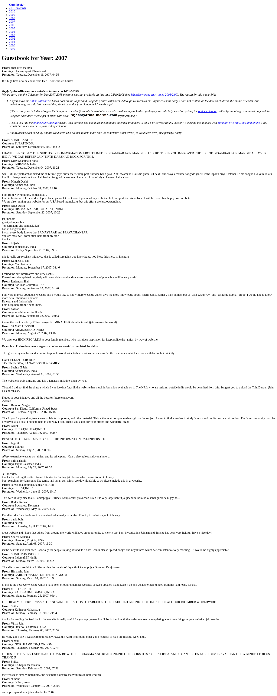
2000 (12, 45)
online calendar (39, 101)
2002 (12, 38)
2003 (12, 35)
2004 (12, 31)
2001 (12, 42)
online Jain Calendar (46, 122)
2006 (12, 25)
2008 (12, 18)
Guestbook (16, 4)
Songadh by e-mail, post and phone (239, 122)
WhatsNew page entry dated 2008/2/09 (154, 94)
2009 (12, 14)
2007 (12, 21)
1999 (12, 48)
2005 (12, 28)
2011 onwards (17, 8)
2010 (12, 11)
